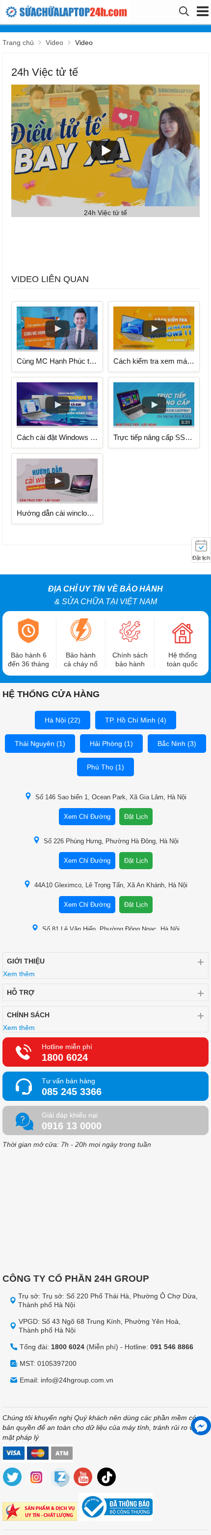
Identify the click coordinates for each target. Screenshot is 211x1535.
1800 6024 (65, 1057)
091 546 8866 (171, 1347)
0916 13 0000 (72, 1125)
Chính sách (28, 1015)
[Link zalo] (60, 1479)
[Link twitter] (13, 1478)
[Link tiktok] (107, 1478)
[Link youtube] (83, 1478)
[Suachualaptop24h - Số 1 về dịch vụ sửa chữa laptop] (55, 12)
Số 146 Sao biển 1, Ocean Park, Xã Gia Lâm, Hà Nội (110, 797)
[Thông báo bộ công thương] (116, 1508)
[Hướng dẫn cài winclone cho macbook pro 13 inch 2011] (57, 481)
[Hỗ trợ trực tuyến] (201, 1425)
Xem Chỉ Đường (87, 816)
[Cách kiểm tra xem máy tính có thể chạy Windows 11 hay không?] (153, 329)
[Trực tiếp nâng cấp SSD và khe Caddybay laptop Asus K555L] (153, 405)
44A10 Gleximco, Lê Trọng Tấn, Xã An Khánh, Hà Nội (110, 885)
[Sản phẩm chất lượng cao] (39, 1512)
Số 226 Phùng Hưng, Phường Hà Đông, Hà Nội (111, 841)
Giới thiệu (26, 961)
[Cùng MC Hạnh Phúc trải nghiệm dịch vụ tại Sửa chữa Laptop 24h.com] (57, 329)
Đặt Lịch (136, 816)
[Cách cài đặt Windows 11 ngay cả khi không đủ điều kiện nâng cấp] (57, 405)
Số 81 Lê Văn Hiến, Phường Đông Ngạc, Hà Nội (111, 929)
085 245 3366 (72, 1091)
